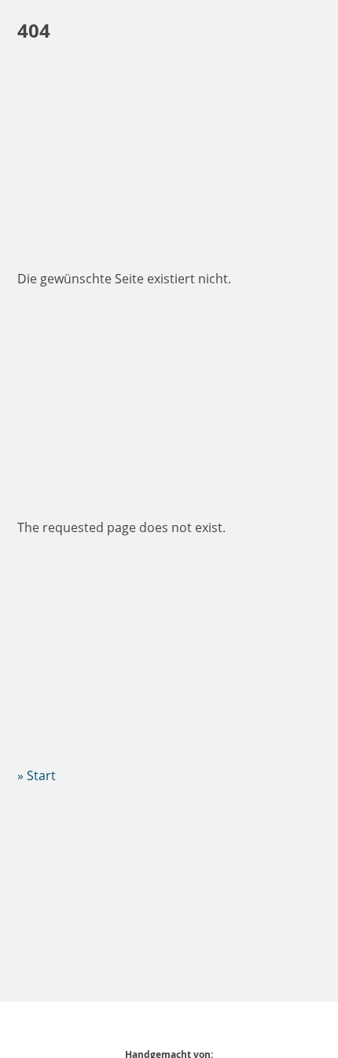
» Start (36, 775)
